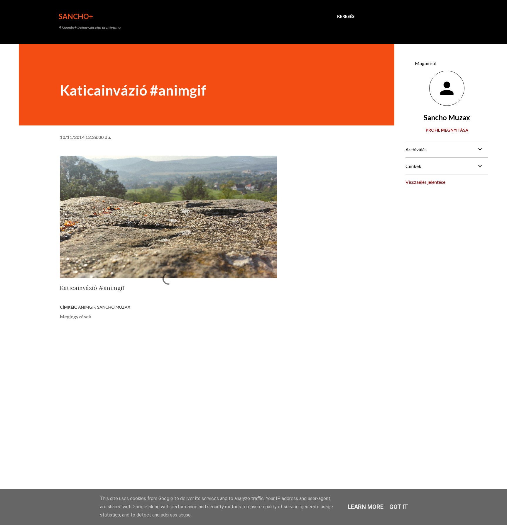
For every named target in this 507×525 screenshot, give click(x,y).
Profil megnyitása (447, 130)
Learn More (365, 506)
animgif (86, 307)
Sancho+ (76, 16)
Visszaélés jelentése (425, 182)
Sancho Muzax (113, 307)
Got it (398, 506)
